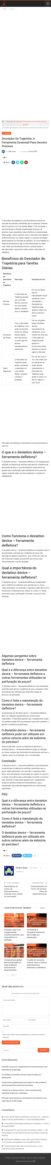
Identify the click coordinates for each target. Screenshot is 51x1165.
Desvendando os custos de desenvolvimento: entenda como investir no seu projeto (13, 891)
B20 (34, 1161)
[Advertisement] (25, 37)
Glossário (6, 133)
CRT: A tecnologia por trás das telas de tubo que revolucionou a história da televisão (25, 1132)
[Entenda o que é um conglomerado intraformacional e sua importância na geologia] (14, 920)
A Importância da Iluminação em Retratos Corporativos (23, 1123)
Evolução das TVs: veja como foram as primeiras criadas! (23, 1130)
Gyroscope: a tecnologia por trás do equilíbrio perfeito (22, 1142)
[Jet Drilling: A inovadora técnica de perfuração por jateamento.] (37, 920)
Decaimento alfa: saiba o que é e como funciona (20, 1146)
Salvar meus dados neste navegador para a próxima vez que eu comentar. (23, 1036)
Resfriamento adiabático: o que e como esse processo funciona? (26, 1139)
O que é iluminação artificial (36, 1119)
